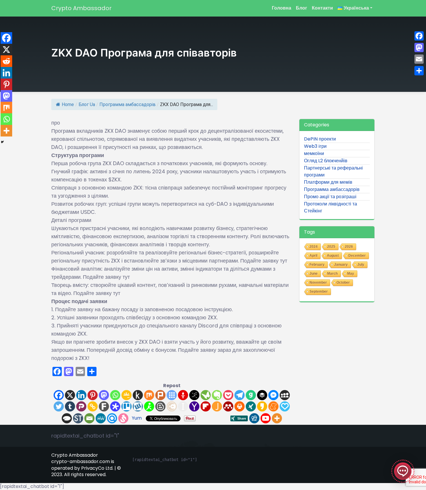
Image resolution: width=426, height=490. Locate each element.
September (319, 291)
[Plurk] (160, 395)
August (333, 256)
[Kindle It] (138, 395)
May (350, 274)
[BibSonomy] (194, 395)
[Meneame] (273, 406)
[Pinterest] (93, 395)
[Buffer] (262, 395)
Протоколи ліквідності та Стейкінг (330, 207)
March (332, 274)
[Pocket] (228, 395)
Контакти (322, 8)
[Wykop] (138, 406)
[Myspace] (285, 395)
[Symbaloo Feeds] (172, 395)
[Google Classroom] (126, 395)
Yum (137, 418)
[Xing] (251, 406)
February (317, 265)
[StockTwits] (78, 418)
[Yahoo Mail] (194, 406)
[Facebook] (59, 395)
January (341, 265)
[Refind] (112, 418)
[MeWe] (101, 418)
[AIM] (149, 406)
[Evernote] (217, 395)
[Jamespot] (217, 406)
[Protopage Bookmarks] (115, 406)
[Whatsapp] (115, 395)
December (357, 256)
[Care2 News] (206, 395)
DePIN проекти (320, 139)
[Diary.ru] (172, 406)
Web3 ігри (315, 146)
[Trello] (126, 406)
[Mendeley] (228, 406)
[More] (277, 418)
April (313, 256)
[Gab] (251, 395)
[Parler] (81, 406)
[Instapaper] (183, 406)
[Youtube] (266, 418)
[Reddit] (6, 61)
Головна (281, 8)
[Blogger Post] (160, 406)
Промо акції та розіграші (330, 196)
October (343, 282)
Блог (301, 8)
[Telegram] (239, 395)
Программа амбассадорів (127, 104)
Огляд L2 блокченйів (325, 160)
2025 (331, 247)
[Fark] (104, 406)
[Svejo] (123, 418)
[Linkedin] (81, 395)
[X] (70, 395)
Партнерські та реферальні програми (333, 171)
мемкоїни (314, 153)
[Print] (239, 406)
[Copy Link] (93, 406)
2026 (349, 247)
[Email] (89, 418)
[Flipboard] (206, 406)
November (318, 282)
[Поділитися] (419, 70)
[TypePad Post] (67, 418)
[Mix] (149, 395)
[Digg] (254, 418)
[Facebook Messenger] (273, 395)
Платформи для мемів (328, 182)
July (360, 265)
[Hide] (2, 142)
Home (68, 104)
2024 (314, 247)
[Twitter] (59, 406)
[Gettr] (183, 395)
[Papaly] (285, 406)
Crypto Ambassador (81, 8)
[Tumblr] (70, 406)
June (314, 274)
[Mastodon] (104, 395)
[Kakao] (262, 406)
